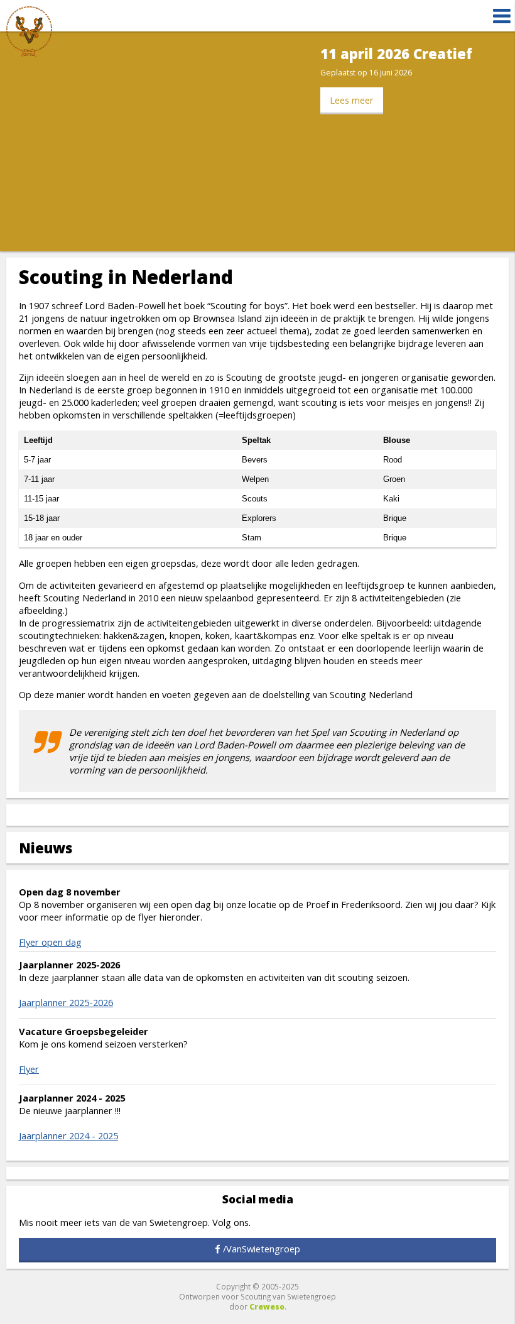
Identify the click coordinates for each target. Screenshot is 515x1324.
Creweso (267, 1306)
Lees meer (352, 100)
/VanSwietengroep (261, 1248)
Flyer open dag (50, 942)
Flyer (29, 1069)
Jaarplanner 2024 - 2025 (68, 1135)
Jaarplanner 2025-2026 (66, 1002)
